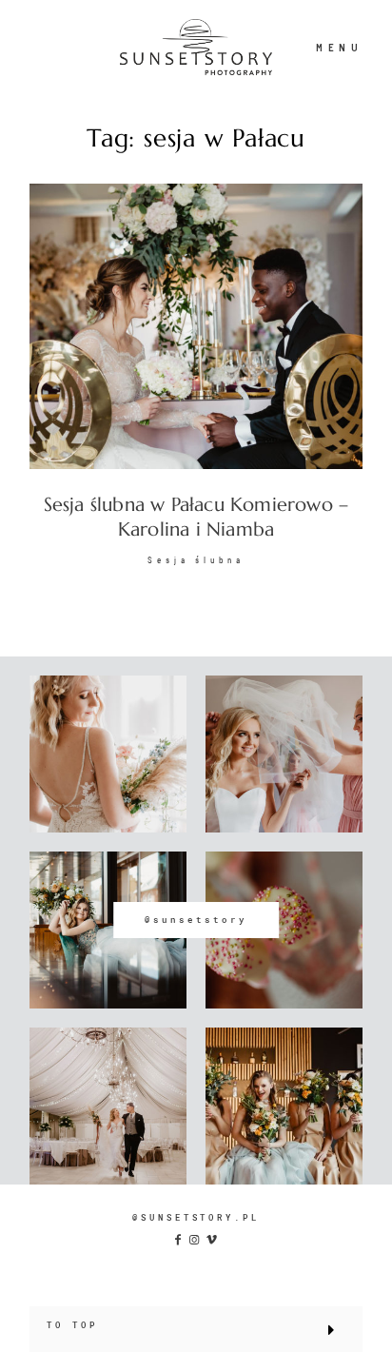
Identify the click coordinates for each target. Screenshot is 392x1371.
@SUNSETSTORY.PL (196, 1217)
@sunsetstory (196, 919)
